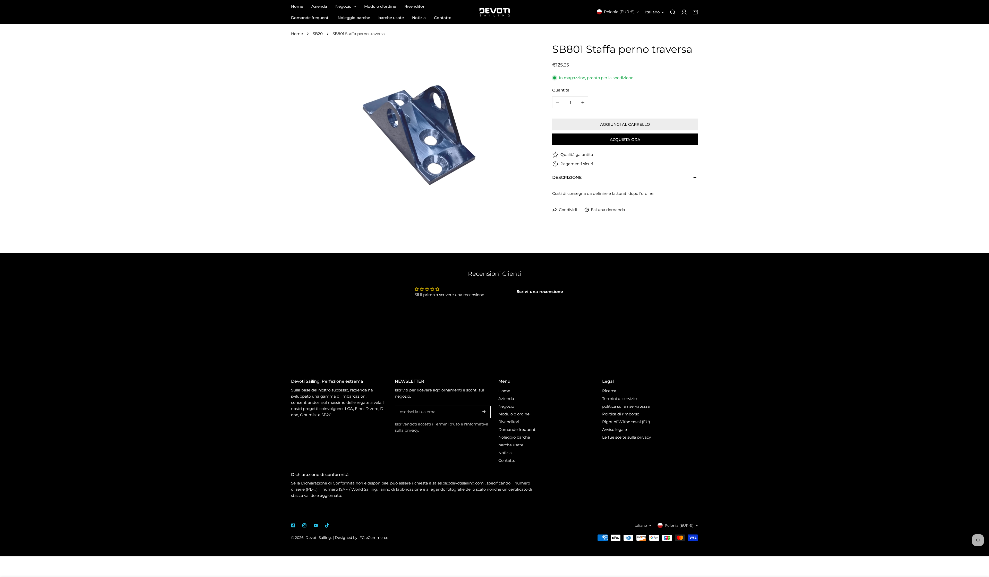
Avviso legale (614, 429)
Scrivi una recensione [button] (540, 291)
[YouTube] (315, 525)
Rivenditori (508, 421)
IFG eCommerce (373, 537)
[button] (695, 12)
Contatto (506, 460)
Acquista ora (625, 139)
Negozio (506, 406)
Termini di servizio (619, 398)
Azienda (506, 398)
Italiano (652, 12)
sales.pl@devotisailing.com (458, 483)
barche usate (510, 444)
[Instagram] (304, 525)
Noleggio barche (514, 437)
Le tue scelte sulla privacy (626, 437)
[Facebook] (293, 525)
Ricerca (609, 390)
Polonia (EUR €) (619, 11)
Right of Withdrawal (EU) (626, 421)
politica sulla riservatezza (626, 406)
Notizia (505, 452)
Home (297, 33)
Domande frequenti (517, 429)
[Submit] (484, 411)
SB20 (318, 33)
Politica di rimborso (620, 414)
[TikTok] (327, 525)
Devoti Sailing (318, 537)
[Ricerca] (672, 12)
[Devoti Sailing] (495, 12)
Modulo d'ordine (514, 414)
